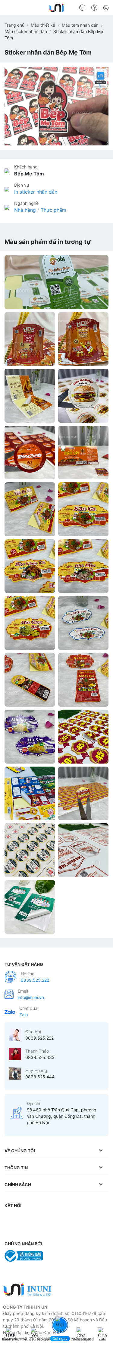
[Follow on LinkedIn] (70, 1217)
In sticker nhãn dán (35, 192)
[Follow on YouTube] (82, 1217)
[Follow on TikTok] (34, 1217)
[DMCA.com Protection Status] (61, 1255)
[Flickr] (94, 1217)
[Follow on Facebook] (10, 1217)
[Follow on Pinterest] (58, 1217)
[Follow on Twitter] (46, 1217)
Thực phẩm (53, 210)
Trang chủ (14, 25)
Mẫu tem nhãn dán (80, 25)
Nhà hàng (25, 210)
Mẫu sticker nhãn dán (26, 31)
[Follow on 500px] (10, 1229)
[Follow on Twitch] (22, 1229)
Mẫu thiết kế (43, 25)
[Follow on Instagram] (22, 1217)
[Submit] (101, 9)
